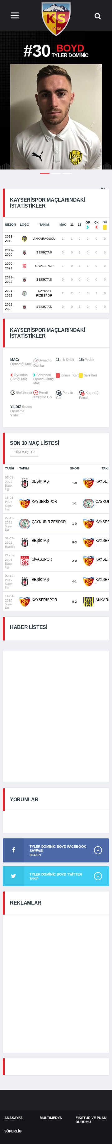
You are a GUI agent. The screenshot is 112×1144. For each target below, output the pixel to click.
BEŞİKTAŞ (44, 252)
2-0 (74, 560)
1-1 (74, 503)
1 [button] (44, 173)
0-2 (74, 601)
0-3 (74, 542)
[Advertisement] (56, 716)
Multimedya (51, 1118)
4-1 (74, 581)
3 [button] (67, 173)
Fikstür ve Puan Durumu (91, 1120)
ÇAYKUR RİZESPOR (49, 522)
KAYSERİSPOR (44, 501)
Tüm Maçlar (24, 452)
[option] (56, 116)
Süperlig (13, 1131)
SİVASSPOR (44, 266)
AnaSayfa (13, 1118)
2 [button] (56, 173)
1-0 (74, 483)
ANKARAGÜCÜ (44, 238)
